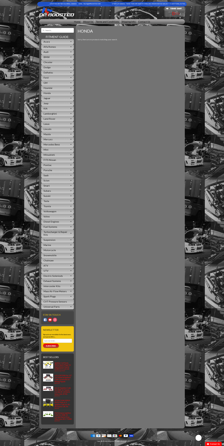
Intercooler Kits (52, 286)
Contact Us (144, 21)
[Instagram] (55, 320)
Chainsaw (49, 260)
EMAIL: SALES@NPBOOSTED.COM (89, 4)
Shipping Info (129, 21)
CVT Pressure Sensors (55, 301)
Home (77, 21)
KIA (45, 108)
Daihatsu (48, 72)
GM (45, 82)
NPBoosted (110, 441)
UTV (46, 270)
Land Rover (49, 118)
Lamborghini (50, 113)
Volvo (47, 216)
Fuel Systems (50, 226)
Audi (46, 51)
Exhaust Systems (52, 281)
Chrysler (48, 62)
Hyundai (48, 87)
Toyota (47, 206)
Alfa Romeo (50, 46)
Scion (46, 180)
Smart (47, 185)
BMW (47, 57)
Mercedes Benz (52, 144)
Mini (46, 149)
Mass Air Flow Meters (55, 291)
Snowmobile (50, 255)
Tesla (46, 201)
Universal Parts (52, 306)
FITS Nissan (50, 159)
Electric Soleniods (53, 275)
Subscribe (51, 346)
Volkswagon (50, 211)
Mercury (48, 139)
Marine (47, 245)
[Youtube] (50, 320)
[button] (199, 438)
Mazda (47, 134)
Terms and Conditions (107, 21)
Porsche (48, 170)
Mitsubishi (49, 154)
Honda (47, 93)
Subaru (47, 190)
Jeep (46, 103)
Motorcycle (50, 250)
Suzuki (47, 195)
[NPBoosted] (56, 12)
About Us (88, 21)
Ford (46, 77)
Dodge (47, 67)
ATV (46, 265)
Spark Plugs (50, 296)
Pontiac (48, 165)
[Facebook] (45, 320)
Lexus (46, 123)
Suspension (49, 239)
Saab (46, 175)
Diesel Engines (51, 221)
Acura (47, 41)
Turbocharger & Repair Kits (55, 233)
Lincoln (47, 129)
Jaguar (47, 98)
